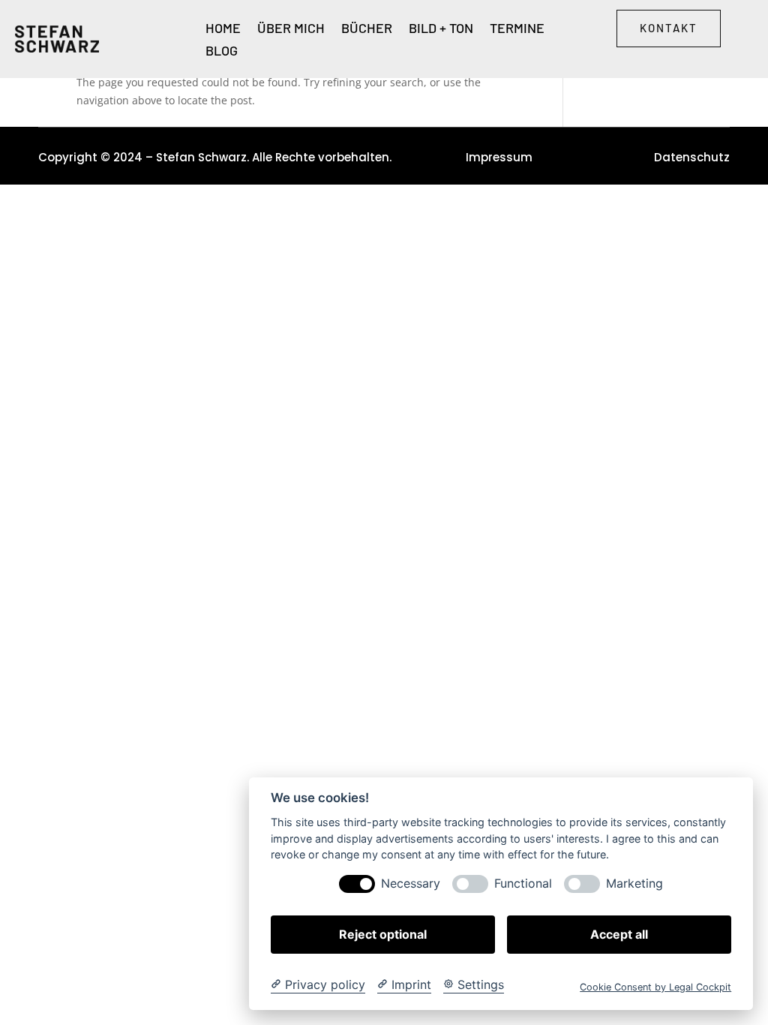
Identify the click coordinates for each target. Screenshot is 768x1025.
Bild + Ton (441, 29)
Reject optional (383, 934)
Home (223, 29)
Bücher (366, 29)
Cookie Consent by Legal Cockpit (655, 987)
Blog (222, 52)
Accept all (619, 934)
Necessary (410, 883)
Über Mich (291, 29)
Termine (517, 29)
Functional (523, 883)
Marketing (634, 883)
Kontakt (669, 28)
